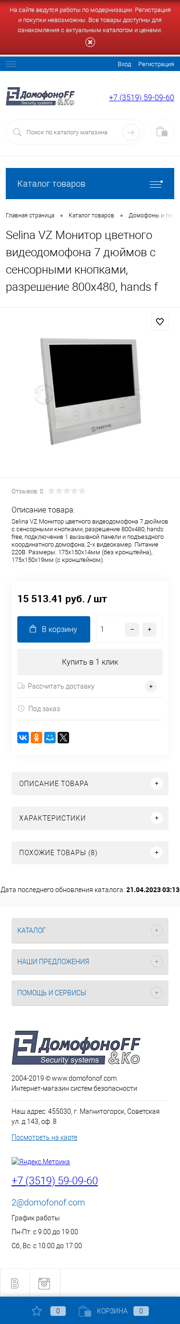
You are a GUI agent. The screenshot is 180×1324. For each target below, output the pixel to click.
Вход (124, 64)
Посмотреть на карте (44, 1137)
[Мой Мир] (50, 737)
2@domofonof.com (48, 1202)
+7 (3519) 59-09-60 (141, 97)
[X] (63, 737)
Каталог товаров (51, 184)
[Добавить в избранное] (159, 322)
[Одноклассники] (36, 737)
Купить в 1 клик (90, 662)
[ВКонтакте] (23, 737)
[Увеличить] (90, 394)
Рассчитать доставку (61, 686)
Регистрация (156, 64)
